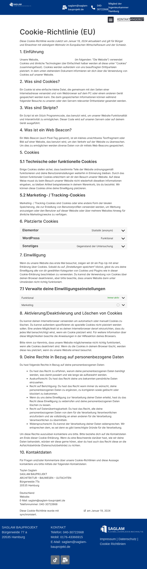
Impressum (108, 539)
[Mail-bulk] (65, 559)
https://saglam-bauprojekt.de (56, 59)
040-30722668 (73, 532)
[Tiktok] (55, 559)
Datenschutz (127, 539)
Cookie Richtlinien (113, 544)
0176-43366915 (71, 537)
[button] (111, 20)
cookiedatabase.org (71, 510)
